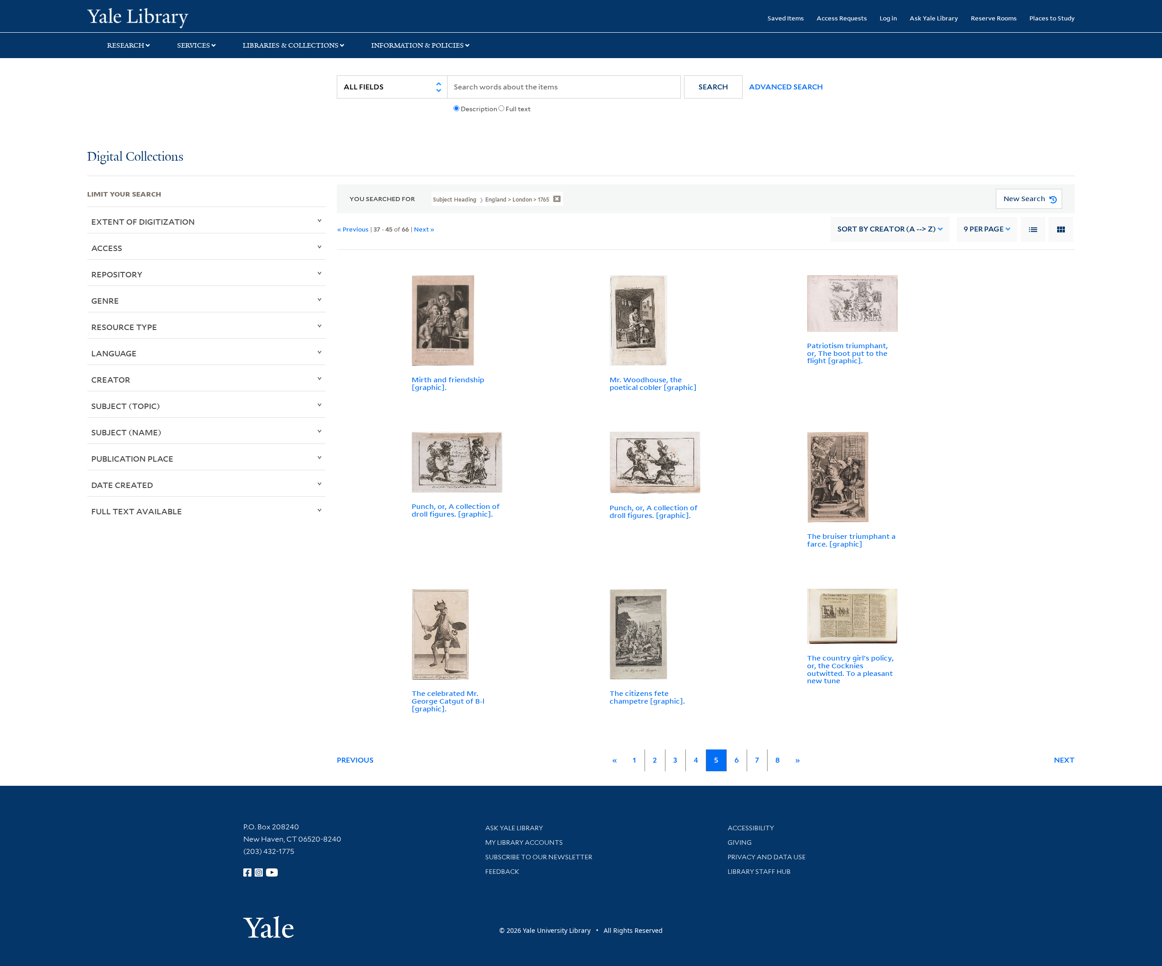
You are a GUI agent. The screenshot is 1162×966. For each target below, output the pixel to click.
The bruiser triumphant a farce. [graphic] (851, 540)
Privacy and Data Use (767, 857)
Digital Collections (135, 157)
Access (106, 247)
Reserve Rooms (994, 18)
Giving (740, 842)
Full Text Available (136, 511)
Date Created (122, 484)
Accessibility (751, 828)
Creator (110, 379)
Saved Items (786, 18)
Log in (888, 18)
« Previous (353, 229)
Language (114, 353)
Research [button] (125, 45)
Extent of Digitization (143, 221)
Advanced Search (786, 87)
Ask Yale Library (934, 18)
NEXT (1064, 760)
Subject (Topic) (125, 405)
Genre (105, 300)
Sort (886, 229)
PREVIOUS (355, 760)
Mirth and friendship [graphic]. (448, 383)
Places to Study (1052, 18)
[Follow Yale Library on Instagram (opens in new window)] (259, 872)
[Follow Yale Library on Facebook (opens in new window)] (247, 872)
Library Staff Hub (759, 871)
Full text (518, 109)
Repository (117, 274)
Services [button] (193, 45)
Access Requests (842, 18)
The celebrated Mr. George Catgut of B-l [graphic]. (448, 701)
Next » (424, 229)
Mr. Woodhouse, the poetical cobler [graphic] (653, 383)
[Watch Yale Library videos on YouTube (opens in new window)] (272, 872)
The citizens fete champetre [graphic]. (647, 697)
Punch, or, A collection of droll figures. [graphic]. (456, 510)
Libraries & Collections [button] (291, 45)
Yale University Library (161, 17)
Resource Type (124, 326)
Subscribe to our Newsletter (538, 857)
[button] (713, 87)
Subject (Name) (126, 432)
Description (479, 109)
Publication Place (132, 458)
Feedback (502, 871)
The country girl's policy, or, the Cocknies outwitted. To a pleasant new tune (850, 669)
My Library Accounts (524, 842)
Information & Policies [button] (417, 45)
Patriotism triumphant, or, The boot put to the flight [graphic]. (847, 353)
